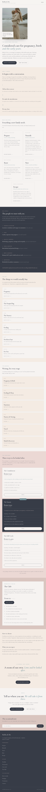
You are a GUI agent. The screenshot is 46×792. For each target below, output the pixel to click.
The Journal (4, 764)
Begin (23, 494)
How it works (5, 776)
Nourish (4, 748)
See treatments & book (23, 682)
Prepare (4, 745)
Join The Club (9, 602)
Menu (42, 2)
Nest (3, 753)
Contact (4, 783)
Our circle (4, 767)
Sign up (40, 726)
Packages (4, 778)
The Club (4, 769)
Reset (3, 750)
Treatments (4, 781)
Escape (3, 755)
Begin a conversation (9, 62)
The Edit (4, 762)
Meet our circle (23, 62)
